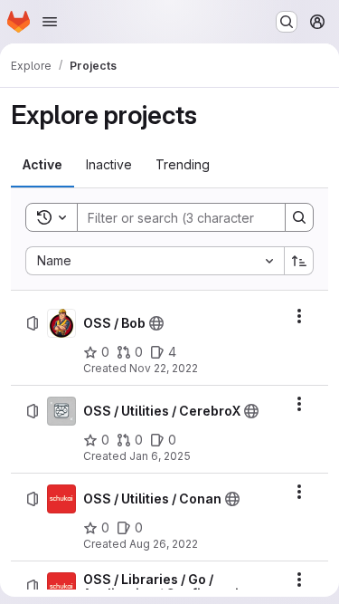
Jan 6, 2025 (160, 456)
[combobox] (154, 260)
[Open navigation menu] (49, 21)
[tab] (42, 164)
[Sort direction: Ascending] (299, 260)
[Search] (299, 217)
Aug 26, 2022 (163, 544)
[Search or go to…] (286, 22)
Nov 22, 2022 (163, 368)
